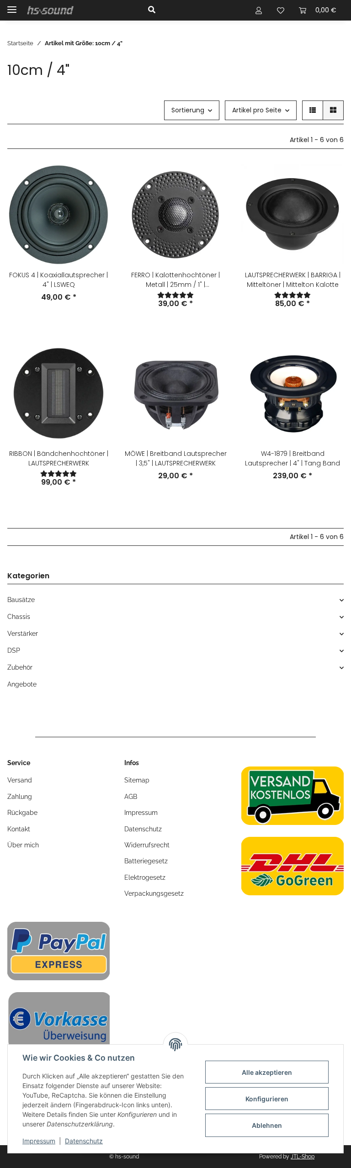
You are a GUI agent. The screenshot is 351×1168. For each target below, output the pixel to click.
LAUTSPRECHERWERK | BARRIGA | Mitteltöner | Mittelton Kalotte (292, 279)
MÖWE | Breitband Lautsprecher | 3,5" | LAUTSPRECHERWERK (176, 458)
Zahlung (19, 796)
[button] (190, 10)
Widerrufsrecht (147, 845)
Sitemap (136, 780)
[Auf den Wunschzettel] (94, 203)
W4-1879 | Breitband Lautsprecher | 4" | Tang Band (292, 458)
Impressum (38, 1141)
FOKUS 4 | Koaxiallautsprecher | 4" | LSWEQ (58, 279)
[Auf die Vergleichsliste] (94, 179)
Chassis (18, 616)
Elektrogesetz (144, 877)
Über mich (23, 845)
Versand (19, 780)
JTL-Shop (302, 1156)
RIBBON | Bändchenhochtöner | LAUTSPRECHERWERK (58, 458)
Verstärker (22, 633)
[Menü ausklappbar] (11, 5)
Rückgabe (22, 812)
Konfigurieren (266, 1099)
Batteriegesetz (146, 861)
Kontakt (18, 829)
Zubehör (19, 667)
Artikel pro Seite (257, 110)
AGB (130, 796)
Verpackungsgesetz (154, 893)
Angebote (22, 684)
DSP (13, 650)
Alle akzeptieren (267, 1072)
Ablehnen (267, 1125)
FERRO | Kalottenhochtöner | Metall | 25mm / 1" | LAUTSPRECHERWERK (175, 280)
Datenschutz (84, 1141)
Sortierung (187, 110)
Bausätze (21, 599)
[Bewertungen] (175, 295)
